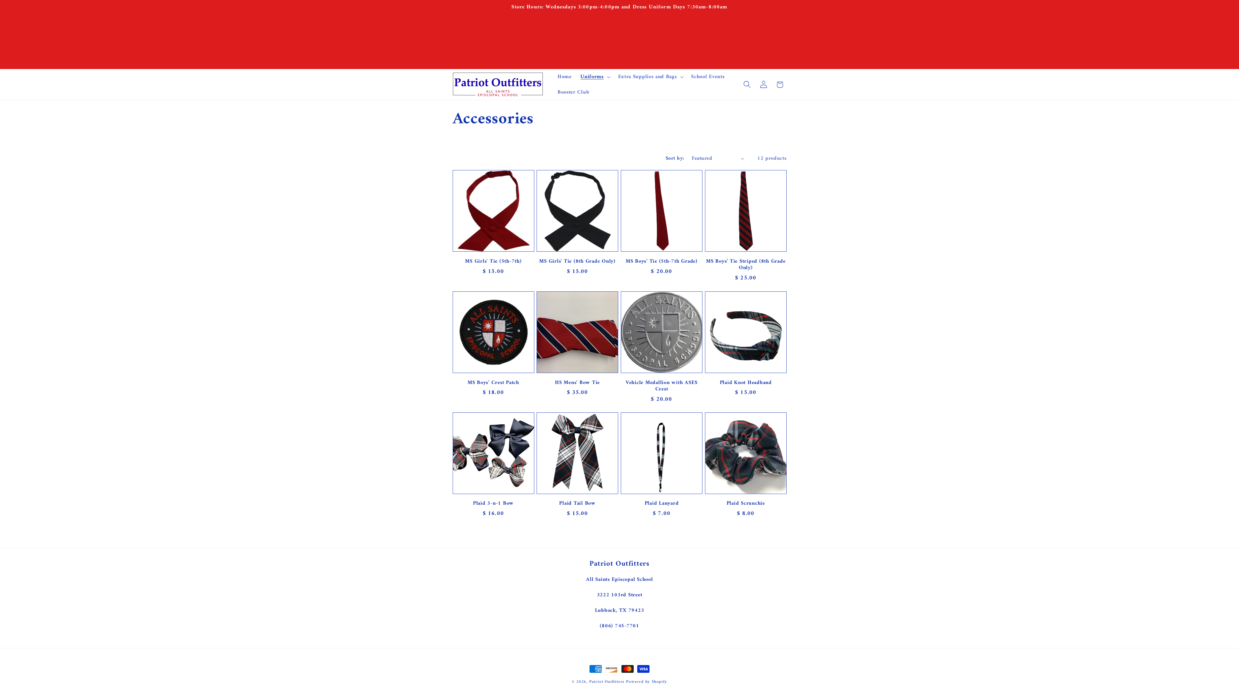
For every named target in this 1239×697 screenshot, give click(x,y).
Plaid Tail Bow (577, 503)
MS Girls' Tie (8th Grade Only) (577, 261)
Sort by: (675, 158)
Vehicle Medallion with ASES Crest (662, 385)
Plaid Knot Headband (746, 382)
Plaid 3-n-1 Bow (493, 503)
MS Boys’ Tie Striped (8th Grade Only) (745, 264)
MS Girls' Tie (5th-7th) (493, 261)
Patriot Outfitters (607, 681)
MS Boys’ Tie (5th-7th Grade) (662, 261)
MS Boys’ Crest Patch (493, 382)
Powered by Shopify (646, 681)
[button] (594, 77)
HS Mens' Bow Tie (577, 382)
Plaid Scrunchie (746, 503)
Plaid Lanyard (662, 503)
